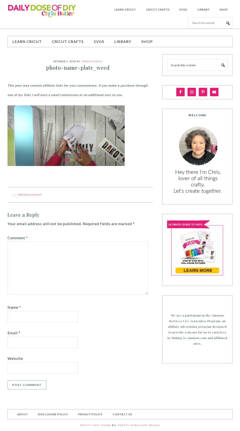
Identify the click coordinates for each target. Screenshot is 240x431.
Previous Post (30, 194)
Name (14, 307)
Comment (18, 237)
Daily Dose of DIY (43, 10)
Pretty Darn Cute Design (139, 425)
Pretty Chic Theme (95, 425)
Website (15, 358)
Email (14, 333)
